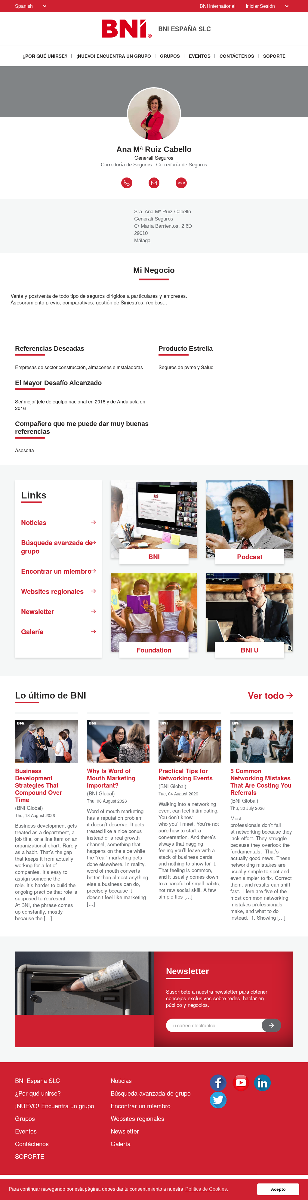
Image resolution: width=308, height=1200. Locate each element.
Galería (32, 631)
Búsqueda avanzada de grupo (57, 547)
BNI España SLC (37, 1080)
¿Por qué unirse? (45, 56)
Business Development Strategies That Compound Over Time (38, 784)
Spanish (24, 5)
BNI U (250, 650)
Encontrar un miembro (56, 571)
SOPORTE (274, 56)
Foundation (154, 650)
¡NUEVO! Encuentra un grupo (113, 56)
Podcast (249, 556)
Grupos (170, 56)
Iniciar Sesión (260, 5)
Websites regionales (52, 591)
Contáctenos (237, 56)
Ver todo (267, 695)
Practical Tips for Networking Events (186, 774)
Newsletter (37, 611)
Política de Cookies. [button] (206, 1189)
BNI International (218, 5)
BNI (154, 556)
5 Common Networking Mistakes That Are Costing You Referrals (260, 781)
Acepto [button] (278, 1189)
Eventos (200, 56)
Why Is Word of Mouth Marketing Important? (111, 777)
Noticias (33, 522)
